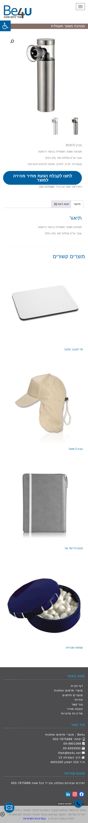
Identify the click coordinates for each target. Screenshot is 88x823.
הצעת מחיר (75, 709)
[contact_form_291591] (9, 807)
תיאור (77, 204)
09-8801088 (72, 743)
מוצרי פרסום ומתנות (68, 690)
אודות (79, 699)
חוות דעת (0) (61, 204)
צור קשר (77, 704)
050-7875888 (46, 186)
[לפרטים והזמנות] (78, 804)
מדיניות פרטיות (72, 713)
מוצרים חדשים (72, 695)
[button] (5, 26)
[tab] (77, 204)
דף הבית (77, 686)
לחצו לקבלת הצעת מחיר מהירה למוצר (42, 178)
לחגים (59, 164)
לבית (68, 164)
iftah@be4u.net (69, 752)
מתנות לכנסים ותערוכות (41, 164)
